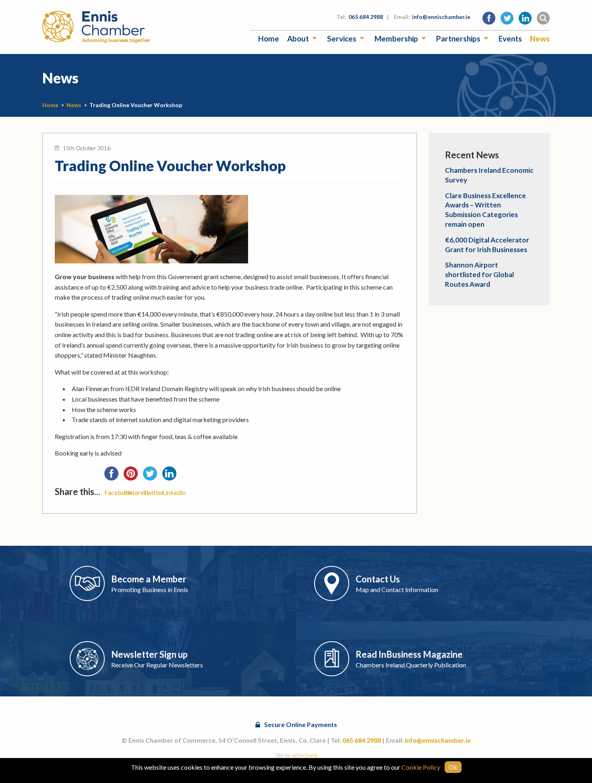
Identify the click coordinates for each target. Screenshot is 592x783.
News (540, 38)
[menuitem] (268, 38)
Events (510, 38)
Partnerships (458, 38)
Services (341, 38)
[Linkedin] (172, 476)
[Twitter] (152, 476)
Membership (396, 38)
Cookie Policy (421, 767)
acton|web (304, 755)
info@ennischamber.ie (441, 16)
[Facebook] (114, 476)
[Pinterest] (133, 476)
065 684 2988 (365, 16)
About (298, 38)
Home (268, 38)
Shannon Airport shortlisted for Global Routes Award (479, 274)
